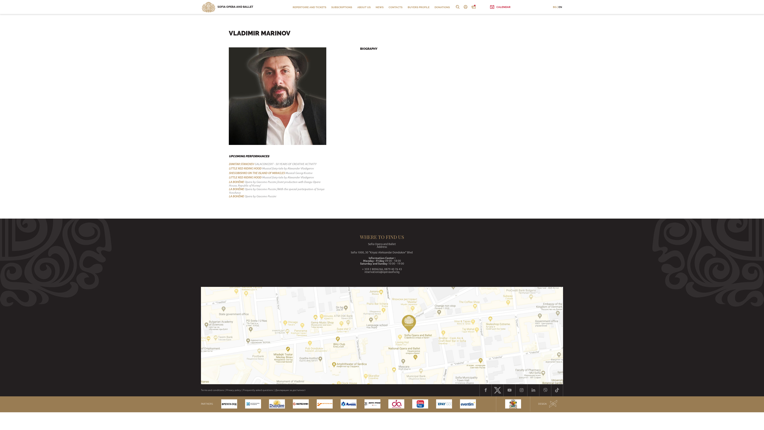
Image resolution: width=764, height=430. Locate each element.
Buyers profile (419, 7)
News (380, 7)
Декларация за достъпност (290, 390)
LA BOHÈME (236, 182)
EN (560, 7)
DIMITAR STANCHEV (241, 164)
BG (554, 7)
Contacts (395, 7)
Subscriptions (341, 7)
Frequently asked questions (258, 390)
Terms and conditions (212, 390)
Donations (442, 7)
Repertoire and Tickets (309, 7)
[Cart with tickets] (473, 7)
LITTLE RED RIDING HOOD (245, 168)
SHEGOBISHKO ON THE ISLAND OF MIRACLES (257, 173)
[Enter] (465, 7)
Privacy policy (233, 390)
